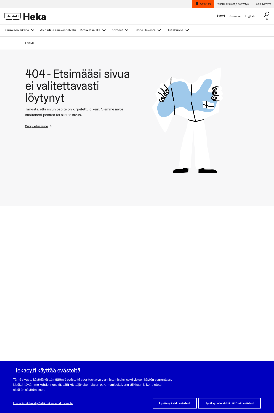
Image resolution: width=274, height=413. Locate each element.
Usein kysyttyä (263, 4)
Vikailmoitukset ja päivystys (233, 4)
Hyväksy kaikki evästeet (174, 403)
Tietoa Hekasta (144, 30)
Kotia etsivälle (90, 30)
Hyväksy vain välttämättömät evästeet (229, 403)
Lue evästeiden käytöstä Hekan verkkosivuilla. (43, 403)
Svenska (234, 16)
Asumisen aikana (16, 30)
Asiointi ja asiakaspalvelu (58, 30)
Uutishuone (175, 30)
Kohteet (117, 30)
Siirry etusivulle (36, 126)
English (250, 16)
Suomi (221, 16)
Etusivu (29, 43)
